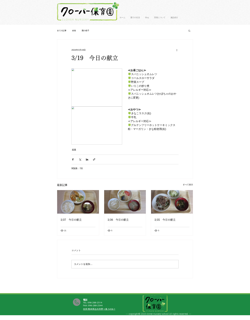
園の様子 (85, 30)
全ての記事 (61, 30)
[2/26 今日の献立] (125, 202)
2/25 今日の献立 (165, 219)
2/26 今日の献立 (118, 219)
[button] (189, 30)
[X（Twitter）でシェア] (80, 159)
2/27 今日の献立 (71, 219)
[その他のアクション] (177, 50)
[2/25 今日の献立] (172, 202)
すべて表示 (188, 184)
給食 (74, 30)
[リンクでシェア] (94, 159)
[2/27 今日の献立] (78, 202)
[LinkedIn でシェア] (87, 159)
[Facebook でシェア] (72, 159)
